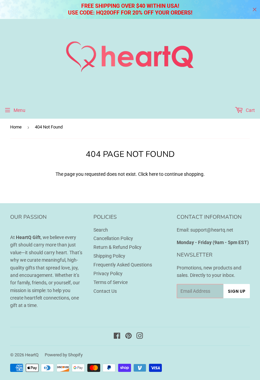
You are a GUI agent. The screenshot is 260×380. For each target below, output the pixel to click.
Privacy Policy (108, 273)
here (153, 174)
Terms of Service (110, 282)
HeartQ (32, 354)
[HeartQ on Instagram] (139, 336)
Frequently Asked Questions (122, 264)
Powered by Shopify (64, 354)
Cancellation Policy (113, 238)
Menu (19, 110)
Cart (250, 110)
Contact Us (105, 291)
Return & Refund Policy (117, 247)
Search (100, 230)
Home (16, 126)
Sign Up (236, 291)
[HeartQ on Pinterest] (128, 336)
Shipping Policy (109, 256)
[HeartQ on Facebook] (117, 336)
